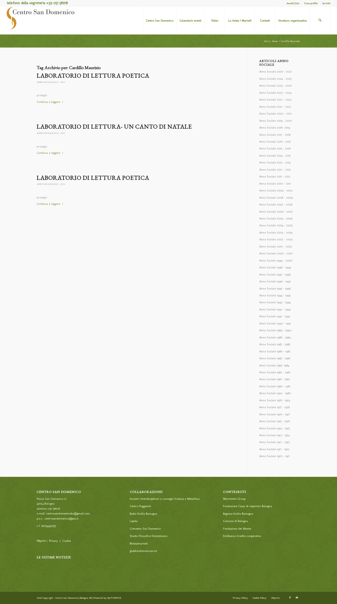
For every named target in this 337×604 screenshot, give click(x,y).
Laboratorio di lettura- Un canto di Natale (114, 126)
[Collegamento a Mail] (296, 597)
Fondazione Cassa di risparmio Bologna (247, 506)
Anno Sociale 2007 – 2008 (275, 204)
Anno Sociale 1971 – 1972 (274, 449)
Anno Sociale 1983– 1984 (274, 365)
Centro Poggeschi (140, 506)
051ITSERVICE (114, 597)
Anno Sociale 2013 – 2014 (51, 82)
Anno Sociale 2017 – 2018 (274, 134)
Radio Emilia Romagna (143, 513)
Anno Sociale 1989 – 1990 (275, 330)
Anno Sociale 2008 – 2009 (276, 197)
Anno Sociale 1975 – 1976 (274, 421)
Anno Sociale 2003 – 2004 (275, 232)
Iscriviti (326, 3)
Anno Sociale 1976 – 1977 (274, 414)
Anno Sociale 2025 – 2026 (275, 85)
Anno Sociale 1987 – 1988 (274, 344)
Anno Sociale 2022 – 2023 (275, 99)
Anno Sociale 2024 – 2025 (275, 78)
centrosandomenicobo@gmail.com (68, 513)
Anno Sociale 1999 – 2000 (275, 260)
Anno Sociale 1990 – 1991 (275, 323)
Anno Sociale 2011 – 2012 (274, 176)
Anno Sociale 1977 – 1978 (274, 407)
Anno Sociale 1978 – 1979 (274, 400)
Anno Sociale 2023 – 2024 (275, 92)
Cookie (66, 540)
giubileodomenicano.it (143, 551)
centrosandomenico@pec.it (61, 518)
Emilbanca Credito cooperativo (242, 536)
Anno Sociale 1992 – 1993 (274, 309)
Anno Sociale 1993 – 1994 (274, 302)
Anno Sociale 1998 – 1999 (275, 267)
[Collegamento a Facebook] (290, 597)
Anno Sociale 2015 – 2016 (275, 148)
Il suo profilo (311, 3)
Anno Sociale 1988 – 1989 (274, 337)
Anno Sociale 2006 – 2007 (276, 211)
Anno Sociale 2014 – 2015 (51, 133)
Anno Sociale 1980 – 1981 (274, 386)
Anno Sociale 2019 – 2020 (275, 120)
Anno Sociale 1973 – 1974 (274, 435)
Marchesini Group (234, 498)
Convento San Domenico (145, 528)
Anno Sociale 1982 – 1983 (274, 372)
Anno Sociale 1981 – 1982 (274, 379)
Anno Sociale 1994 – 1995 (274, 295)
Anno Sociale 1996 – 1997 (275, 281)
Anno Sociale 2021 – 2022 (275, 106)
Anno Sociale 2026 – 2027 (275, 71)
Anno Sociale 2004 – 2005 (275, 225)
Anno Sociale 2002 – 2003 (275, 239)
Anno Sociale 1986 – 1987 (274, 351)
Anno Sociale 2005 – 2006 (276, 218)
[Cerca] (320, 20)
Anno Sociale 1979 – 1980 (275, 393)
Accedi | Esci (293, 3)
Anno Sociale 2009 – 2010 (275, 190)
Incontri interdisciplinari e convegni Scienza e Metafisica (165, 498)
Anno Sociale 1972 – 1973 (274, 442)
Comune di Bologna (235, 521)
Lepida (134, 521)
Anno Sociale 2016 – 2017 (275, 141)
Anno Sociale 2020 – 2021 (275, 113)
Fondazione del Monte (237, 528)
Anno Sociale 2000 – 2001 (276, 253)
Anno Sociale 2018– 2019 (274, 127)
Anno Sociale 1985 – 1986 (274, 358)
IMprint (41, 540)
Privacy (53, 540)
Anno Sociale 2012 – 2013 (274, 169)
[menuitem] (293, 3)
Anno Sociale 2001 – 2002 (275, 246)
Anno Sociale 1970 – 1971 (274, 456)
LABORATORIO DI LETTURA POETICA (93, 75)
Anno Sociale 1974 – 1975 (274, 428)
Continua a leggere (48, 102)
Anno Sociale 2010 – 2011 (275, 183)
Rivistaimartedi (139, 543)
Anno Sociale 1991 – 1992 (274, 316)
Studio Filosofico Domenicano (148, 536)
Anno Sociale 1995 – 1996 (275, 288)
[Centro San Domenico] (41, 20)
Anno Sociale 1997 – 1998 (274, 274)
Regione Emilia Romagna (238, 513)
